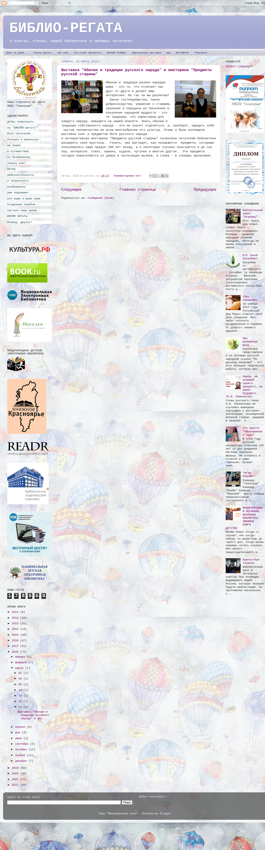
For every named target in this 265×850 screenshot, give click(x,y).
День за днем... (17, 52)
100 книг (63, 52)
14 (20, 690)
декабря (21, 761)
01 (20, 673)
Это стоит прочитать (87, 52)
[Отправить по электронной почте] (151, 176)
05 (20, 684)
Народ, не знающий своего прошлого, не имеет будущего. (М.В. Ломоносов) (244, 386)
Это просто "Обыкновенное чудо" (253, 431)
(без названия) (250, 298)
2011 (16, 612)
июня (19, 738)
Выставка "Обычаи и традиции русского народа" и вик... (33, 715)
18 (20, 701)
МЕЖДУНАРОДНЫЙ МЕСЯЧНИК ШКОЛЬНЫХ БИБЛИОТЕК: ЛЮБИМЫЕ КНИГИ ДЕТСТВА (244, 518)
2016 (16, 640)
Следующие (71, 189)
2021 (16, 779)
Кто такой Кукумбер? (250, 257)
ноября (21, 755)
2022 (16, 785)
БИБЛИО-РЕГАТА (65, 28)
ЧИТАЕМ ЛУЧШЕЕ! (117, 52)
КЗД (168, 52)
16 (20, 695)
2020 (16, 773)
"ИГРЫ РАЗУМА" (248, 475)
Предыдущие (205, 189)
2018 (16, 652)
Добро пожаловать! (153, 796)
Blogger (165, 813)
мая (18, 732)
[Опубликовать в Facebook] (163, 176)
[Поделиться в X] (159, 176)
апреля (21, 727)
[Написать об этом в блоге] (155, 176)
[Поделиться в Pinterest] (167, 176)
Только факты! (42, 52)
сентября (22, 744)
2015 (16, 635)
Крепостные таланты (251, 561)
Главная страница (137, 189)
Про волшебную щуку (250, 342)
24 (20, 707)
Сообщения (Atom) (101, 198)
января (21, 656)
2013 (16, 623)
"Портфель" (201, 52)
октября (21, 749)
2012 (16, 618)
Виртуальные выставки (146, 52)
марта (20, 668)
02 (20, 678)
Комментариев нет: (129, 175)
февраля (21, 662)
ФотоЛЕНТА (182, 52)
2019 (16, 768)
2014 (16, 629)
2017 (16, 646)
